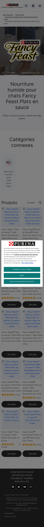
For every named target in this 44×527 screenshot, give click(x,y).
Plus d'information (27, 263)
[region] (22, 263)
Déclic (22, 275)
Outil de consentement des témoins (22, 281)
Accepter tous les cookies (22, 269)
